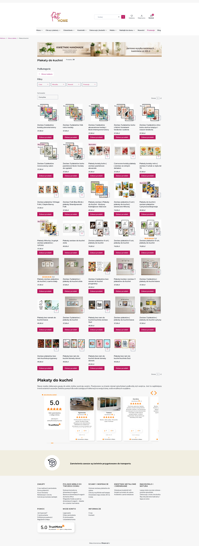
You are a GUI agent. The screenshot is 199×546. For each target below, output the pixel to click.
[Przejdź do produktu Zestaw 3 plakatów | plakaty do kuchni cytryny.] (151, 305)
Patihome (2, 38)
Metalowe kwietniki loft (122, 490)
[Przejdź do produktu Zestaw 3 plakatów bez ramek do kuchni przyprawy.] (99, 266)
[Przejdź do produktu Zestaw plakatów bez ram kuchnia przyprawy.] (48, 343)
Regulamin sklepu (43, 519)
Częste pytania (42, 515)
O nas (91, 513)
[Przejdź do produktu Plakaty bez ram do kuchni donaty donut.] (74, 343)
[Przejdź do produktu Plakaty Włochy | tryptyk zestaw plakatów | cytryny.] (48, 228)
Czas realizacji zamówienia (46, 488)
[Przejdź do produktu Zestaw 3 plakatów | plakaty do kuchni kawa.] (151, 266)
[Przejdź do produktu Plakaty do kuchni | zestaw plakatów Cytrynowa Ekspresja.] (151, 189)
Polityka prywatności (44, 517)
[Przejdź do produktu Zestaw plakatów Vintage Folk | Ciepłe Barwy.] (48, 189)
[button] (123, 17)
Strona (153, 98)
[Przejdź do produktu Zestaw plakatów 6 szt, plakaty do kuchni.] (125, 228)
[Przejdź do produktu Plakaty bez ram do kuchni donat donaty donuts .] (99, 343)
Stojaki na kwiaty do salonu (123, 492)
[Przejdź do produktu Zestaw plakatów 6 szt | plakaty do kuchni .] (99, 228)
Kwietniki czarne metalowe (123, 494)
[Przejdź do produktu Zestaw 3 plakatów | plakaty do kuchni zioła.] (74, 266)
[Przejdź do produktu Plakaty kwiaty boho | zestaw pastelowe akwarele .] (99, 151)
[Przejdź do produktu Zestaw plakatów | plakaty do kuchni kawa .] (125, 305)
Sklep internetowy (98, 543)
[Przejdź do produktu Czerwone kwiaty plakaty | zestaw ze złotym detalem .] (125, 151)
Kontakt (91, 515)
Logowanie (67, 513)
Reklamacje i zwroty (44, 495)
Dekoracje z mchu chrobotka (150, 494)
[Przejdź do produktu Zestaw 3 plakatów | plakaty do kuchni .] (74, 305)
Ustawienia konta (69, 519)
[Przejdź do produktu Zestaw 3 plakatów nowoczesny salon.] (48, 151)
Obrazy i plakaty (12, 38)
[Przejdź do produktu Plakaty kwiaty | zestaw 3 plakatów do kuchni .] (125, 266)
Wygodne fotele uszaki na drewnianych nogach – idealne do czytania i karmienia (73, 501)
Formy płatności (43, 490)
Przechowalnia (68, 517)
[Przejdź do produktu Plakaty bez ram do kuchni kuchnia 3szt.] (125, 343)
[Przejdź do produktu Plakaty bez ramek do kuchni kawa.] (48, 305)
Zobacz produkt (45, 137)
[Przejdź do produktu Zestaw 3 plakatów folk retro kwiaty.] (74, 112)
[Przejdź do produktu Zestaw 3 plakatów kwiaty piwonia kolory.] (48, 112)
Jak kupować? (42, 513)
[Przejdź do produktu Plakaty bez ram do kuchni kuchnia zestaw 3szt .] (99, 305)
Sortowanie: (41, 93)
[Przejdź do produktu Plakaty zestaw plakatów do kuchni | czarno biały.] (48, 266)
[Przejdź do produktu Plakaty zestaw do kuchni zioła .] (74, 228)
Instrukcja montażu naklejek (47, 497)
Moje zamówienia (69, 515)
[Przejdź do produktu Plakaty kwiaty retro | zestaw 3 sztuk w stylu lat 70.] (151, 151)
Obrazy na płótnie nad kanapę (99, 492)
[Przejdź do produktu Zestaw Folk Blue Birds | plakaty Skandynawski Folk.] (74, 189)
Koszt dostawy (42, 492)
